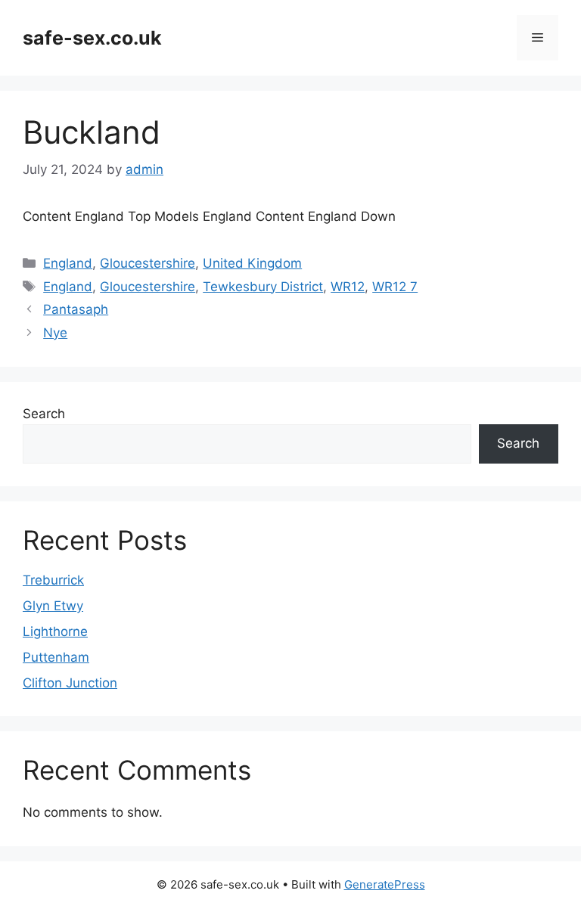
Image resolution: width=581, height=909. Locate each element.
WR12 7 (395, 286)
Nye (55, 332)
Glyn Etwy (53, 605)
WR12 (348, 286)
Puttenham (56, 657)
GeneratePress (384, 884)
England (67, 263)
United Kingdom (252, 263)
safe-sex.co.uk (92, 37)
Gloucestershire (147, 263)
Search (44, 413)
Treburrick (53, 580)
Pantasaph (75, 309)
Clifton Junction (70, 682)
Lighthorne (55, 631)
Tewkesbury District (263, 286)
